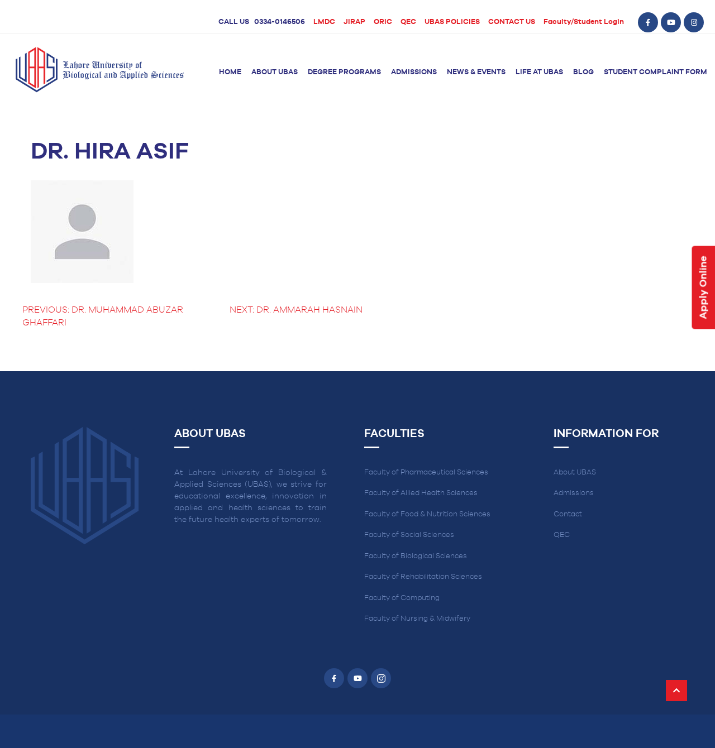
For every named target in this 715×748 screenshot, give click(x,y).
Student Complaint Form (655, 72)
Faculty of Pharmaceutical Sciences (426, 472)
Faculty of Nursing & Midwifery (417, 618)
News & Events (476, 72)
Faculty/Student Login (584, 22)
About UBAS (274, 72)
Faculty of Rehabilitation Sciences (423, 577)
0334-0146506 (279, 22)
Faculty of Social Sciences (409, 535)
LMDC (324, 22)
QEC (408, 22)
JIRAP (354, 22)
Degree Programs (344, 72)
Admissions (414, 72)
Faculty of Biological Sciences (415, 556)
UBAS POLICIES (452, 22)
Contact (568, 514)
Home (230, 72)
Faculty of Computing (402, 598)
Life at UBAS (539, 72)
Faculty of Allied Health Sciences (421, 493)
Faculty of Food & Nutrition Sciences (427, 514)
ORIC (383, 22)
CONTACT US (511, 22)
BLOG (583, 72)
